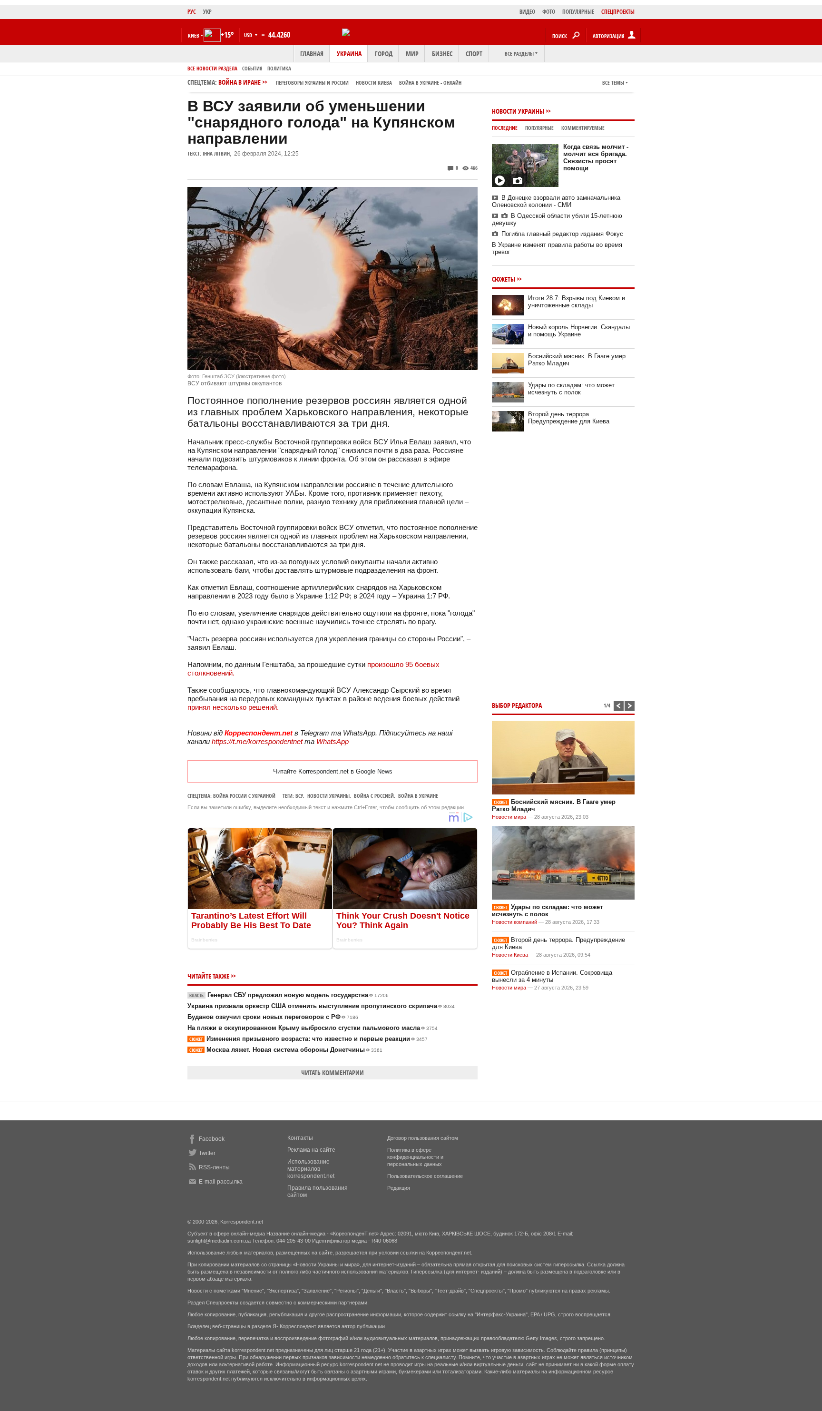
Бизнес (442, 53)
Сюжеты (503, 279)
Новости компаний (514, 922)
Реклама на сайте (311, 1149)
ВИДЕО (527, 12)
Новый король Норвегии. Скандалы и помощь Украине (579, 330)
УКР (207, 12)
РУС (191, 12)
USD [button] (249, 35)
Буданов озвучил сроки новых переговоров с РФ (272, 1016)
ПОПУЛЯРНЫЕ (578, 12)
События (252, 68)
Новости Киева (510, 955)
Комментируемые (583, 127)
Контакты (300, 1138)
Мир (412, 53)
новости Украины (328, 795)
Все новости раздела (212, 68)
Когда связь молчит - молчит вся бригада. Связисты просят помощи (595, 157)
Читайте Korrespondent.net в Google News (332, 771)
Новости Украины (518, 111)
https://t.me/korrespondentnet (257, 741)
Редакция (398, 1188)
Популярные (539, 127)
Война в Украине (418, 795)
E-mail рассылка (221, 1181)
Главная (311, 53)
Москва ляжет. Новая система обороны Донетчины (285, 1049)
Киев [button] (193, 35)
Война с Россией (374, 795)
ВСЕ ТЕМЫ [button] (613, 82)
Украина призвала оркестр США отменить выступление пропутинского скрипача (321, 1005)
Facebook (212, 1139)
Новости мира (509, 817)
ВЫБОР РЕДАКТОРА (517, 705)
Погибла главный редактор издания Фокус (562, 233)
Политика (279, 68)
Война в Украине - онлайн (430, 82)
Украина (349, 53)
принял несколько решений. (233, 707)
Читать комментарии (332, 1072)
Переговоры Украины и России (312, 82)
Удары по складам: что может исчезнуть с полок (571, 389)
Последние (505, 127)
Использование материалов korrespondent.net (310, 1168)
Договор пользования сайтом (422, 1138)
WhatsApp (332, 741)
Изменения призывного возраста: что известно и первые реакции (308, 1038)
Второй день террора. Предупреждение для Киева (568, 418)
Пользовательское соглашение (425, 1176)
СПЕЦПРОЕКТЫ (618, 12)
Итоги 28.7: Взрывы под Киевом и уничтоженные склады (576, 301)
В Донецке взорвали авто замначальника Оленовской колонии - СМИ (556, 201)
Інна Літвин (216, 153)
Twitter (207, 1153)
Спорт (474, 53)
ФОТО (548, 12)
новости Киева (374, 82)
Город (383, 53)
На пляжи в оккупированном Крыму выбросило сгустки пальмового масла (312, 1027)
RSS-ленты (214, 1167)
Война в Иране (339, 82)
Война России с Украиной (244, 795)
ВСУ (299, 795)
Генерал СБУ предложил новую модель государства (289, 995)
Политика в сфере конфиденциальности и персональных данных (415, 1157)
